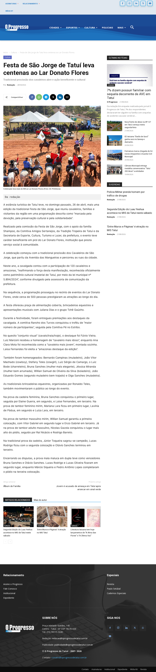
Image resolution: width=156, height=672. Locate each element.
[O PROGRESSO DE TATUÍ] (16, 27)
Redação (11, 85)
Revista (110, 584)
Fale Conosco (10, 588)
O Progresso (112, 102)
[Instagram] (129, 3)
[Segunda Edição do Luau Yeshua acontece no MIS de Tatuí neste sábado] (18, 516)
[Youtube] (150, 3)
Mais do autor (40, 500)
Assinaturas (97, 669)
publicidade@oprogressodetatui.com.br (73, 644)
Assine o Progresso (13, 584)
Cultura (14, 52)
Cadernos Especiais (116, 593)
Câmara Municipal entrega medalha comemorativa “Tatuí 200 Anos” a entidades (137, 168)
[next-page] (10, 542)
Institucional (9, 593)
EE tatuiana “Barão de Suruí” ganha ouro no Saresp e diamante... (136, 139)
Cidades (111, 85)
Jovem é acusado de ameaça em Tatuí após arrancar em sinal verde (78, 488)
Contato (85, 669)
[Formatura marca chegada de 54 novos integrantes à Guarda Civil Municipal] (114, 155)
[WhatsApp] (39, 97)
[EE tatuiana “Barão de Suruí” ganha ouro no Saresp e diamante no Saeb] (114, 140)
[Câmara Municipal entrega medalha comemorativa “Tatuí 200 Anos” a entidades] (114, 169)
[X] (143, 3)
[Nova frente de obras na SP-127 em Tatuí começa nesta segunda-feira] (114, 126)
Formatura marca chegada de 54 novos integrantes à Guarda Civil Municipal (138, 154)
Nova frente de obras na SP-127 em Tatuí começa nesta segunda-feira (138, 125)
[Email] (67, 97)
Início (5, 52)
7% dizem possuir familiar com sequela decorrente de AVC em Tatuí (129, 94)
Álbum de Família (11, 486)
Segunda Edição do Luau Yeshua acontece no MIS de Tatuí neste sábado (17, 532)
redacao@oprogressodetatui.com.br (70, 638)
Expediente (8, 597)
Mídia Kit (134, 669)
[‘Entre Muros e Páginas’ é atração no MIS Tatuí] (52, 516)
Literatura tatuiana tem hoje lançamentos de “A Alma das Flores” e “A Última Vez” (83, 532)
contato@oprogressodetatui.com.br (69, 657)
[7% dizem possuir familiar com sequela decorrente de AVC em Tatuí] (130, 75)
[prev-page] (5, 542)
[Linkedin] (136, 3)
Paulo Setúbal (114, 588)
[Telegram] (46, 97)
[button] (132, 27)
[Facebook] (122, 3)
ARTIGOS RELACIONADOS (17, 500)
